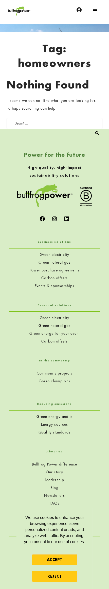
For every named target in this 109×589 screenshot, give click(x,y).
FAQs (54, 503)
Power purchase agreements (55, 270)
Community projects (54, 373)
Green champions (54, 381)
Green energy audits (55, 416)
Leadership (54, 479)
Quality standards (54, 432)
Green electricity (54, 254)
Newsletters (54, 495)
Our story (54, 472)
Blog (54, 487)
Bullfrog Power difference (54, 464)
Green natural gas (55, 262)
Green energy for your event (54, 333)
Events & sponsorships (54, 285)
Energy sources (54, 424)
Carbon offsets (54, 277)
